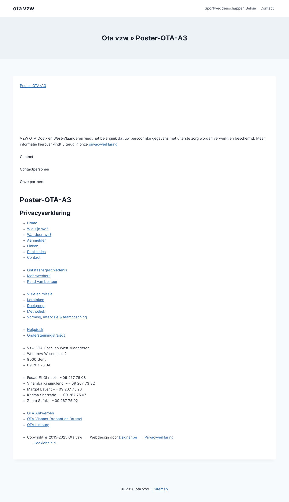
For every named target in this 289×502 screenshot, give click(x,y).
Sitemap (161, 489)
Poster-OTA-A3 (33, 86)
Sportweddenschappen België (230, 8)
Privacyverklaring (159, 437)
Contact (267, 8)
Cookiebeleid (45, 443)
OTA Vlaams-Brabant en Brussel (54, 419)
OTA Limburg (38, 425)
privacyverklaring (103, 144)
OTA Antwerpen (40, 413)
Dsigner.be (128, 437)
